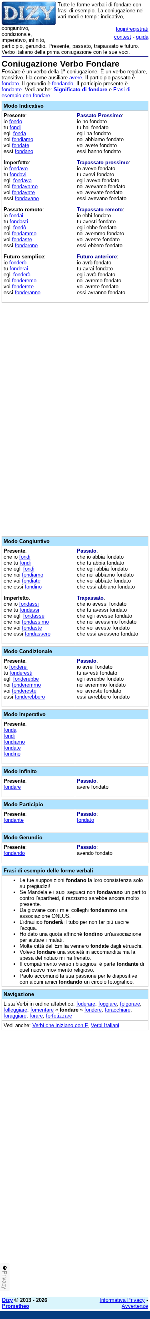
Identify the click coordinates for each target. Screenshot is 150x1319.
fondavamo (25, 186)
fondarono (26, 245)
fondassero (37, 634)
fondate (20, 145)
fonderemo (24, 280)
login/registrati (132, 29)
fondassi (29, 604)
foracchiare (117, 1010)
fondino (33, 587)
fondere (93, 1010)
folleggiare (15, 1010)
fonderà (21, 275)
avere (75, 78)
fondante (12, 90)
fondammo (24, 233)
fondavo (18, 168)
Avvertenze (135, 1306)
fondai (16, 216)
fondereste (24, 691)
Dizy (7, 1300)
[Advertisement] (75, 1216)
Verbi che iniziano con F (60, 1025)
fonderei (18, 667)
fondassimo (35, 622)
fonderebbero (30, 697)
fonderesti (21, 673)
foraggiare (15, 1016)
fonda (19, 133)
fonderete (23, 286)
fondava (22, 180)
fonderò (17, 263)
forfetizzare (59, 1016)
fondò (19, 227)
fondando (62, 84)
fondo (15, 121)
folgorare (130, 1004)
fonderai (19, 269)
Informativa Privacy (122, 1300)
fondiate (31, 581)
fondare (12, 787)
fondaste (22, 239)
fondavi (18, 174)
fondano (24, 151)
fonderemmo (26, 685)
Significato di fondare (80, 90)
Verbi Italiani (105, 1025)
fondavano (27, 198)
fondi (15, 127)
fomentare (42, 1010)
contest (122, 37)
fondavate (23, 192)
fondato (10, 84)
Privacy (5, 1280)
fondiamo (22, 139)
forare (36, 1016)
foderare (85, 1004)
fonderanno (27, 292)
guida (142, 37)
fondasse (33, 616)
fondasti (19, 221)
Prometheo (15, 1306)
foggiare (107, 1004)
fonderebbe (26, 679)
